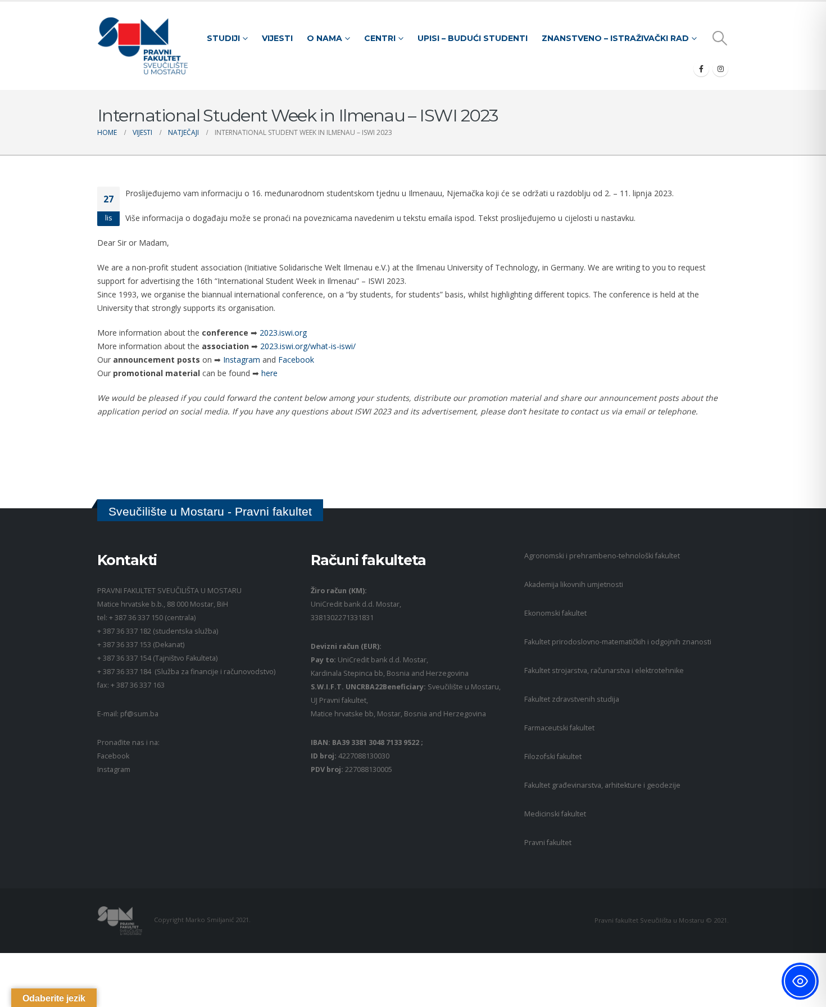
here (269, 373)
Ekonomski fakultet (555, 613)
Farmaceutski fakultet (559, 728)
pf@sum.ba (139, 714)
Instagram (241, 359)
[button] (720, 38)
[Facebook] (701, 68)
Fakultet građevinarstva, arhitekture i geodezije (602, 785)
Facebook (296, 359)
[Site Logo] (142, 46)
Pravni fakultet (547, 842)
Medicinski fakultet (555, 814)
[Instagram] (720, 68)
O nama (324, 38)
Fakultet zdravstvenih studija (571, 699)
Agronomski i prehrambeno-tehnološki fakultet (602, 556)
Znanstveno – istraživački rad (615, 38)
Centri (380, 38)
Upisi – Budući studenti (472, 38)
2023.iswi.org (283, 332)
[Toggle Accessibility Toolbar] (800, 981)
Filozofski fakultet (553, 756)
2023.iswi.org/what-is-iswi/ (308, 346)
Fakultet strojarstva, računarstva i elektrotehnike (604, 670)
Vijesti (277, 38)
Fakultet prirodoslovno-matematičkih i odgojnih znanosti (617, 642)
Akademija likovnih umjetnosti (573, 584)
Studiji (223, 38)
